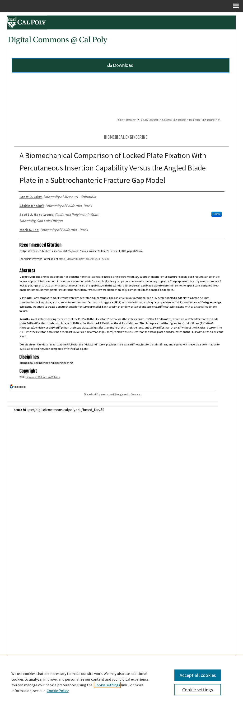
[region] (121, 682)
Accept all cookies (198, 675)
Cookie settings (107, 685)
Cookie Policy (58, 690)
